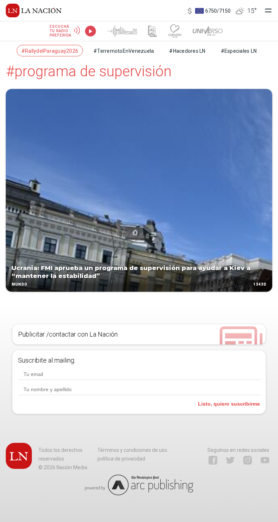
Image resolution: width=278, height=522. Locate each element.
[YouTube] (265, 460)
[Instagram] (247, 460)
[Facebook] (213, 460)
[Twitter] (230, 460)
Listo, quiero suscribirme (229, 404)
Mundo (20, 284)
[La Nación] (34, 10)
